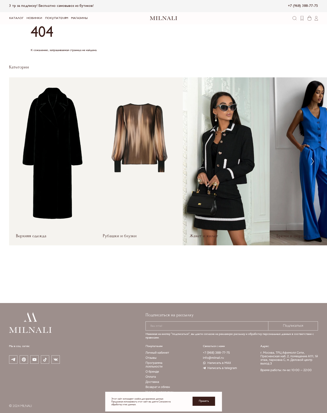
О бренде (152, 371)
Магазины (79, 18)
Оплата (151, 376)
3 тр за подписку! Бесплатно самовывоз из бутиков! (51, 6)
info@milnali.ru (213, 358)
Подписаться (293, 326)
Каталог (16, 18)
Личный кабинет (157, 352)
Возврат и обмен (158, 387)
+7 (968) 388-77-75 (216, 352)
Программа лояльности (154, 364)
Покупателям (56, 18)
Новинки (34, 18)
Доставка (152, 382)
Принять (204, 401)
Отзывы (151, 358)
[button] (312, 161)
